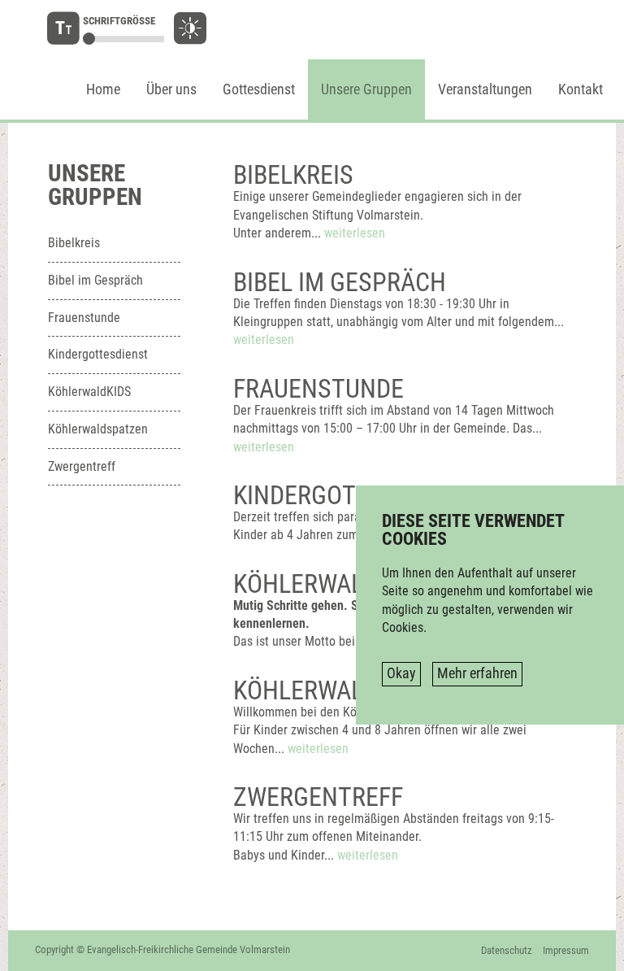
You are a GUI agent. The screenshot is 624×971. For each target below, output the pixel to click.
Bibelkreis (74, 242)
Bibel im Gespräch (95, 280)
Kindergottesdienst (98, 354)
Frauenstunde (84, 317)
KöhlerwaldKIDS (89, 391)
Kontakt (580, 89)
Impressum (566, 950)
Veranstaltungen (485, 89)
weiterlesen (354, 233)
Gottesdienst (259, 89)
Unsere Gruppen (366, 89)
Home (103, 89)
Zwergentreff (81, 466)
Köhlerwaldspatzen (98, 429)
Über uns (171, 89)
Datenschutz (506, 950)
